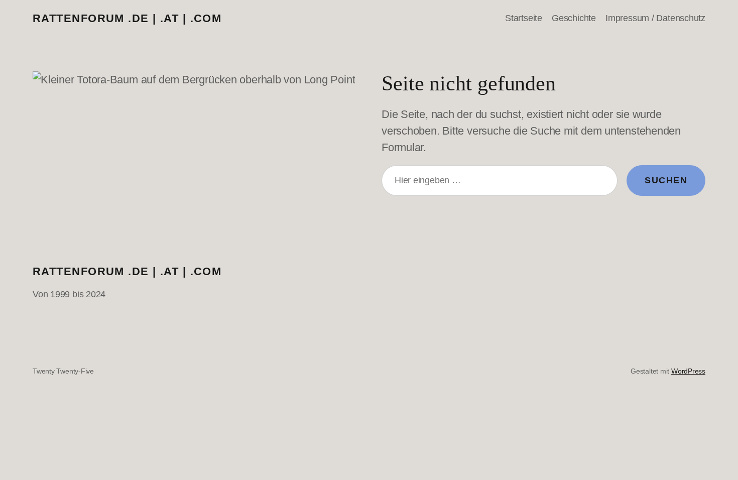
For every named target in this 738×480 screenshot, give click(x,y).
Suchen (666, 180)
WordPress (688, 371)
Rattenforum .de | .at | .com (127, 18)
